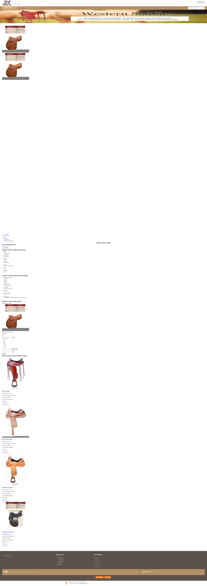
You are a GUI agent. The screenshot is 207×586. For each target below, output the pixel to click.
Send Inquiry (6, 234)
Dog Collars (97, 557)
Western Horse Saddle (7, 439)
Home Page (21, 7)
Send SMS (108, 577)
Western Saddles (6, 391)
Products (5, 238)
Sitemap (59, 564)
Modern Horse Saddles (7, 487)
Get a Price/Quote (5, 246)
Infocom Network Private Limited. (83, 583)
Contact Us (38, 7)
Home (5, 237)
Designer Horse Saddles (7, 532)
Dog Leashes (97, 559)
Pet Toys (96, 566)
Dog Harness (97, 562)
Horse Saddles (6, 239)
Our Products (8, 7)
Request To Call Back (6, 235)
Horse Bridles (97, 560)
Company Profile (29, 7)
